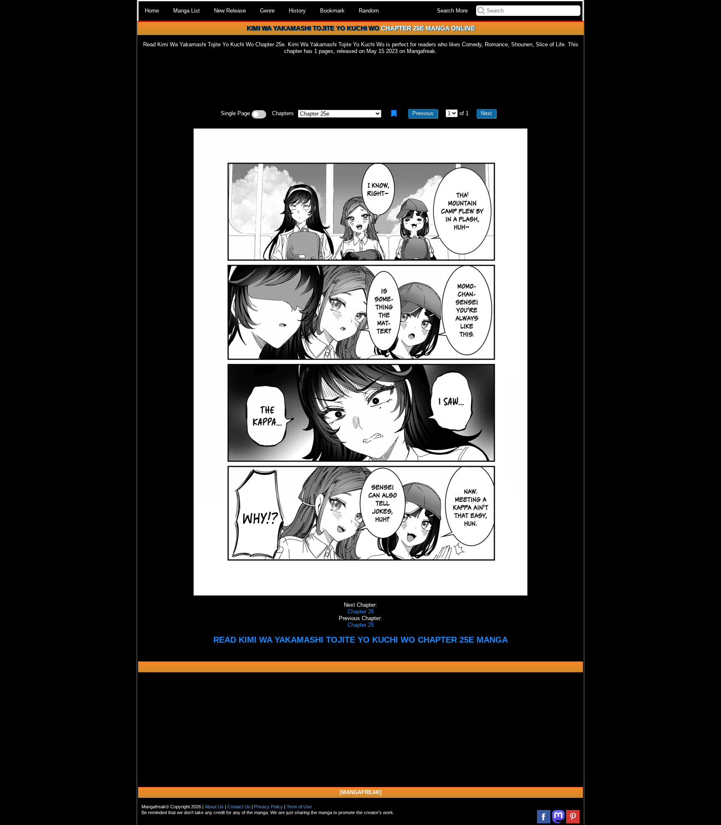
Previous (423, 113)
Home (152, 11)
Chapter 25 (361, 625)
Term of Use (299, 806)
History (297, 11)
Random (369, 11)
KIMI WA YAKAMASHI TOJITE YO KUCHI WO (313, 28)
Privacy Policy (268, 806)
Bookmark (332, 11)
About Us (214, 806)
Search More (452, 11)
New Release (230, 11)
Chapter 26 (361, 611)
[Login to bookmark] (394, 113)
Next (486, 113)
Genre (267, 11)
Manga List (186, 11)
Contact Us (238, 806)
